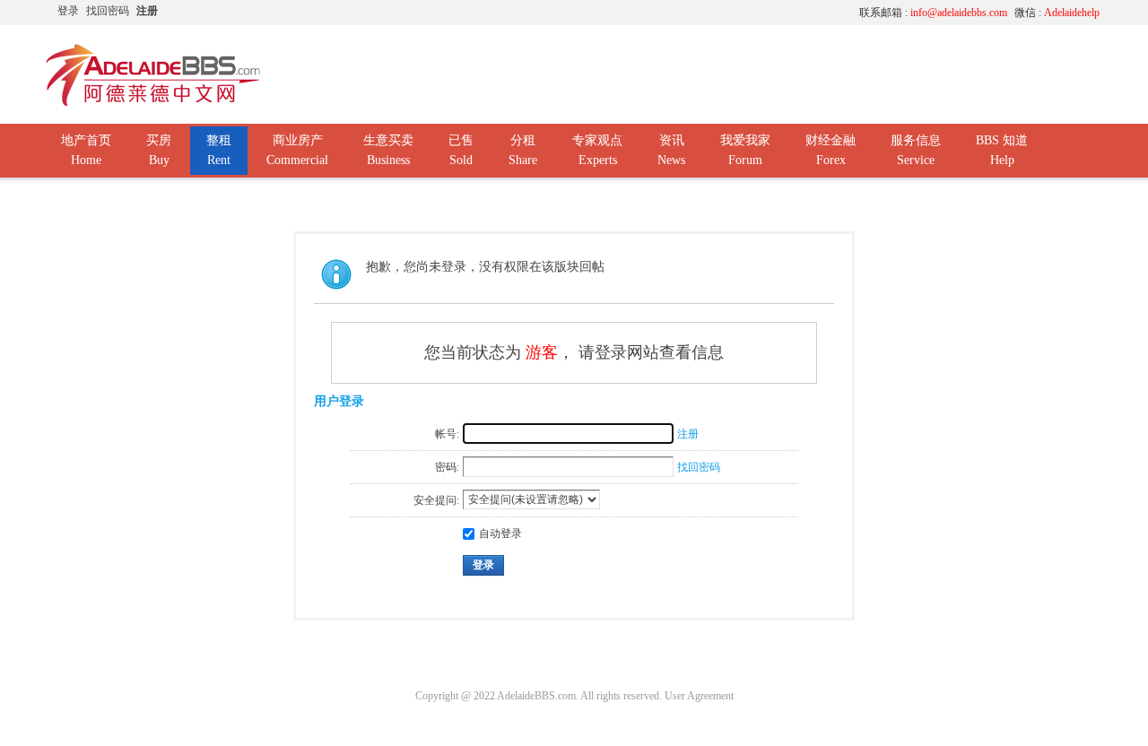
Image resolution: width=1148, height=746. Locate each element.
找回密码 (107, 10)
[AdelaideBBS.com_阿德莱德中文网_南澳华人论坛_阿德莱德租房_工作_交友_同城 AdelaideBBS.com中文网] (153, 103)
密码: (447, 467)
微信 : (1057, 12)
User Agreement (699, 696)
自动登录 (500, 533)
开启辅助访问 (677, 12)
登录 (68, 10)
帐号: (447, 434)
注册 (147, 10)
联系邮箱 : (933, 12)
